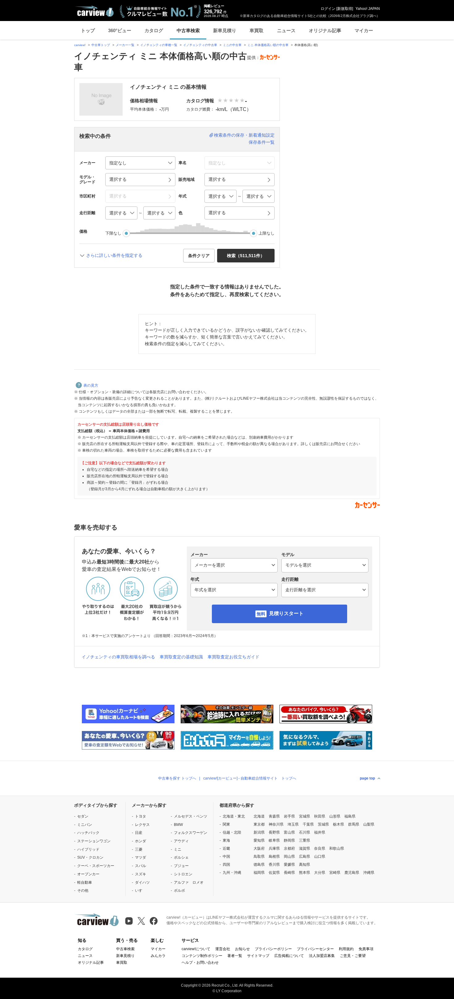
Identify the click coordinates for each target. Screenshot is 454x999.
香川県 (274, 864)
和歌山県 (336, 848)
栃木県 (338, 824)
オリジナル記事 (325, 30)
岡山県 (289, 856)
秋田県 (319, 816)
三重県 (304, 840)
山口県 (319, 856)
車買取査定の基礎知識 (181, 656)
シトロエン (183, 874)
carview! (80, 45)
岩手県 (289, 816)
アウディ (181, 841)
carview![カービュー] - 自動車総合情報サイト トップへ (249, 778)
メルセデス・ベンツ (190, 816)
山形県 (334, 816)
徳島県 (259, 864)
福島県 (349, 816)
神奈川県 (276, 824)
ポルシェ (181, 857)
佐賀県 (274, 872)
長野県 (274, 832)
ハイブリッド (88, 849)
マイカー (364, 30)
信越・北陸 (232, 832)
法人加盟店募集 (322, 956)
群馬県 (353, 824)
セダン (82, 816)
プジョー (181, 866)
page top (367, 778)
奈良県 (319, 848)
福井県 (319, 832)
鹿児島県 (351, 872)
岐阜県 (274, 840)
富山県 (289, 832)
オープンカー (88, 874)
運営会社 (222, 949)
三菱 (138, 849)
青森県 (274, 816)
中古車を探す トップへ (177, 778)
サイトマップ (258, 956)
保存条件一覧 (262, 142)
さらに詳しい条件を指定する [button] (114, 255)
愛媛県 (289, 864)
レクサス (142, 825)
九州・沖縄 (232, 872)
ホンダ (140, 841)
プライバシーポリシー (273, 949)
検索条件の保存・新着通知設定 (244, 135)
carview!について (196, 949)
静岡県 (289, 840)
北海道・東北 (234, 816)
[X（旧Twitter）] (141, 921)
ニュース (286, 30)
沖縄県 (368, 872)
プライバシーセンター (315, 949)
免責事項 (366, 949)
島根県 (274, 856)
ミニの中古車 (232, 45)
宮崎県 (334, 872)
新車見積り (224, 30)
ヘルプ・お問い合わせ (200, 962)
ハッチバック (88, 833)
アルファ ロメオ (189, 882)
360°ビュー (119, 30)
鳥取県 (259, 856)
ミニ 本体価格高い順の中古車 (267, 45)
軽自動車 (84, 882)
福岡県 (259, 872)
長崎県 (289, 872)
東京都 (259, 824)
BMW (178, 825)
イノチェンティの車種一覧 (158, 45)
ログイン (328, 8)
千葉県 (308, 824)
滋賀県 (304, 848)
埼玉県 (293, 824)
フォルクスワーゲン (190, 833)
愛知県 (259, 840)
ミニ (177, 849)
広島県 (304, 856)
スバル (140, 866)
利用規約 (346, 949)
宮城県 (304, 816)
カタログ (154, 30)
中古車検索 (188, 30)
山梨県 (368, 824)
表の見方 (90, 385)
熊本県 (304, 872)
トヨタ (140, 816)
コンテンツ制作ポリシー (202, 956)
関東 (226, 824)
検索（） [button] (246, 255)
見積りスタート (286, 613)
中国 (226, 856)
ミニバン (84, 825)
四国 (226, 864)
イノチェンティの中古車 (200, 45)
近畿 (226, 848)
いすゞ (140, 890)
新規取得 (344, 8)
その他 (82, 890)
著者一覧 (234, 956)
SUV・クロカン (90, 857)
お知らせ (242, 949)
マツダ (140, 857)
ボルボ (179, 890)
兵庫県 (274, 848)
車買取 (256, 30)
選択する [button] (118, 179)
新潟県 (259, 832)
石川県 (304, 832)
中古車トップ (100, 45)
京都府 (289, 848)
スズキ (140, 874)
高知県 (304, 864)
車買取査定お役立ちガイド (233, 656)
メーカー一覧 (125, 45)
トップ (88, 30)
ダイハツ (142, 882)
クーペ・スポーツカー (95, 866)
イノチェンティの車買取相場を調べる (118, 656)
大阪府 (259, 848)
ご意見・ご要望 (353, 956)
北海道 (259, 816)
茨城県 (323, 824)
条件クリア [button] (199, 255)
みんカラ (158, 956)
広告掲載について (289, 956)
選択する (217, 212)
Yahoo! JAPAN (367, 8)
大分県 (319, 872)
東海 (226, 840)
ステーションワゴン (94, 841)
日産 (138, 833)
